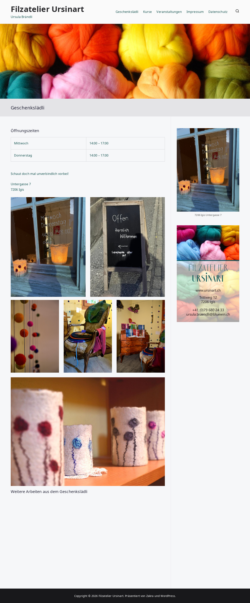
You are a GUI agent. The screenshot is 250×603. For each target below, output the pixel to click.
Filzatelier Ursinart (47, 9)
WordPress (168, 596)
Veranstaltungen (169, 12)
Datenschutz (218, 12)
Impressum (195, 12)
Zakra (150, 596)
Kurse (147, 12)
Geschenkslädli (127, 12)
